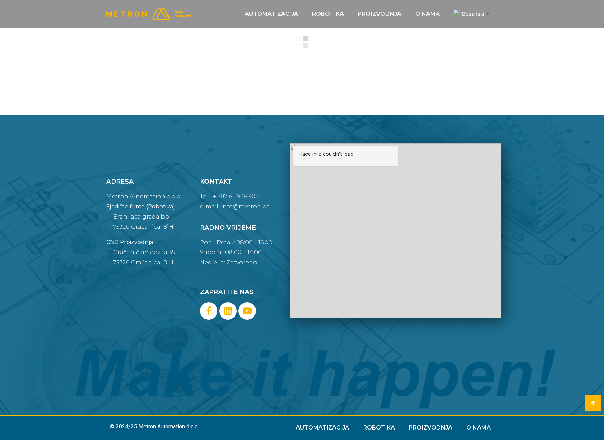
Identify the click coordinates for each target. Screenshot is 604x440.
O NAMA (427, 13)
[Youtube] (247, 311)
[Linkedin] (228, 311)
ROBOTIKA (328, 13)
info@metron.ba (245, 206)
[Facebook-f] (208, 311)
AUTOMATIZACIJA (271, 13)
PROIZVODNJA (379, 13)
